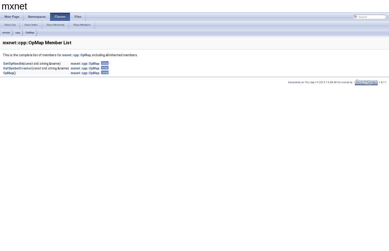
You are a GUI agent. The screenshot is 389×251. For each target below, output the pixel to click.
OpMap (30, 32)
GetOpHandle (13, 63)
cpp (18, 32)
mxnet (6, 32)
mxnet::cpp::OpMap (76, 55)
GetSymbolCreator (17, 68)
